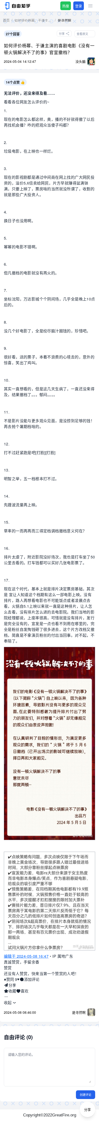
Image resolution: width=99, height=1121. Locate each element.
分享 (12, 985)
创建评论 (85, 1094)
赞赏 (8, 968)
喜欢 (24, 991)
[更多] (6, 997)
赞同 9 (11, 979)
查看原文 (82, 34)
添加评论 (31, 979)
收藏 (12, 991)
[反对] (18, 979)
